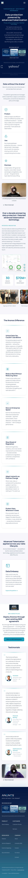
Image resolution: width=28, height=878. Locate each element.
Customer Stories (17, 824)
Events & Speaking (6, 848)
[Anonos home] (2, 2)
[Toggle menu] (24, 2)
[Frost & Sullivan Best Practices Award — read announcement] (22, 52)
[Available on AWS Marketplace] (14, 607)
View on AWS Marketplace (14, 639)
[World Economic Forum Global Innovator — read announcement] (6, 52)
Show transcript (9, 205)
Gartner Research (6, 843)
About (16, 838)
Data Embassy (5, 824)
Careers (17, 848)
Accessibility (4, 873)
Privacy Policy (13, 870)
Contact (17, 857)
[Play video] (14, 190)
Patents (4, 838)
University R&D (18, 843)
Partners (15, 829)
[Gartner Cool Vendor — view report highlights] (14, 52)
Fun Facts (17, 852)
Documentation (6, 852)
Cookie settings (20, 870)
